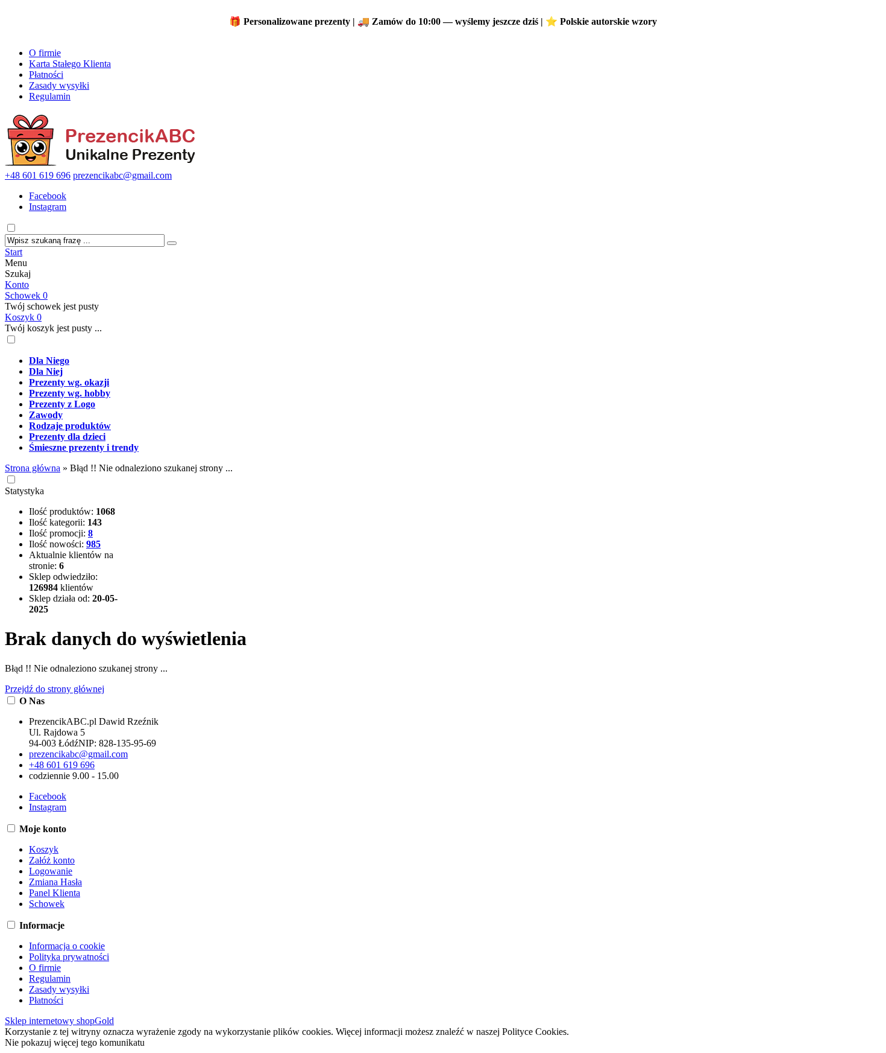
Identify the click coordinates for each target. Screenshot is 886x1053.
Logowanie (50, 871)
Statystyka (24, 491)
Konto (17, 284)
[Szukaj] (172, 243)
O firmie (45, 53)
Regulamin (50, 96)
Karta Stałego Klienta (70, 64)
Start (13, 252)
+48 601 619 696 (38, 175)
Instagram (47, 207)
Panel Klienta (54, 893)
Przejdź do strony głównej (54, 689)
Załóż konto (52, 860)
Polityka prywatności (69, 957)
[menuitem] (455, 360)
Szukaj (18, 274)
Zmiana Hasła (55, 882)
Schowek (26, 295)
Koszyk (23, 317)
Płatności (46, 74)
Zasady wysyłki (59, 85)
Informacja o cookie (67, 946)
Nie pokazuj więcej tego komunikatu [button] (75, 1042)
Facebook (47, 196)
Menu (16, 263)
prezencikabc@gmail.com (122, 175)
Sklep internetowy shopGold (59, 1021)
